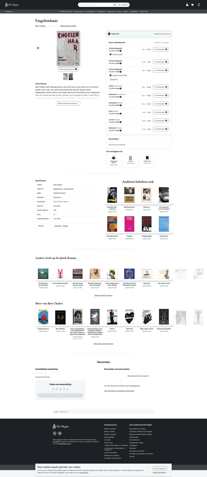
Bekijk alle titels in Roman (103, 295)
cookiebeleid (84, 472)
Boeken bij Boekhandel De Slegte (140, 434)
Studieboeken (101, 11)
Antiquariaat (110, 11)
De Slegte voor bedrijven (112, 458)
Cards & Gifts (144, 11)
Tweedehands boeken (66, 11)
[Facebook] (54, 433)
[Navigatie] (199, 5)
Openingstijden (109, 437)
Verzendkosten (134, 440)
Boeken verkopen (110, 434)
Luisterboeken (133, 11)
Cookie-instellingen (159, 472)
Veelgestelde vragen (65, 443)
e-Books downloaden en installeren (116, 445)
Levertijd (107, 440)
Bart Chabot (40, 26)
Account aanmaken (110, 452)
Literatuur (57, 226)
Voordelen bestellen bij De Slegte (140, 431)
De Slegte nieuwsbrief (136, 451)
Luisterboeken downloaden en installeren (114, 449)
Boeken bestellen (110, 429)
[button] (31, 271)
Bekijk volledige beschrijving (67, 103)
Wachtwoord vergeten (111, 455)
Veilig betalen (133, 437)
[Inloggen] (187, 4)
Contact (132, 456)
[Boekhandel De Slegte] (12, 5)
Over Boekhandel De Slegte (140, 425)
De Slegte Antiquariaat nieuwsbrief (141, 454)
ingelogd (134, 386)
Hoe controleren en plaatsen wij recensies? (119, 391)
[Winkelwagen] (192, 4)
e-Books (125, 11)
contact (58, 439)
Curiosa (118, 11)
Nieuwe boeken (79, 11)
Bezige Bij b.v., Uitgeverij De (63, 189)
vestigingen (56, 441)
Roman (65, 226)
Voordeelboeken (90, 11)
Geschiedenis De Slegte (137, 429)
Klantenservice (110, 425)
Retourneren (108, 442)
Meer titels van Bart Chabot (103, 344)
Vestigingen (133, 445)
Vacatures (132, 448)
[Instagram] (59, 433)
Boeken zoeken (109, 431)
